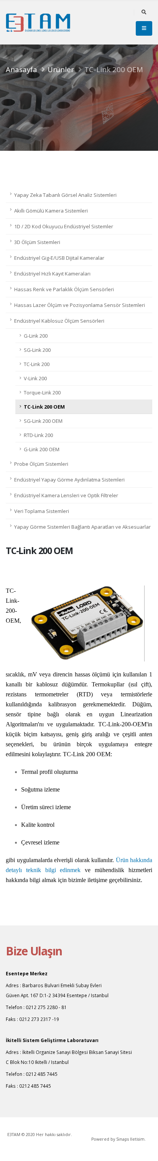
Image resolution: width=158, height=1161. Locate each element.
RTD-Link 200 (38, 435)
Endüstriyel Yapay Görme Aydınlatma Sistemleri (69, 479)
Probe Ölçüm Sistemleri (41, 463)
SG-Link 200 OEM (43, 420)
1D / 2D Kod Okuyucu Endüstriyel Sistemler (63, 226)
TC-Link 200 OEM (44, 406)
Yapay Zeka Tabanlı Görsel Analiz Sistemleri (65, 194)
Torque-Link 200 (42, 392)
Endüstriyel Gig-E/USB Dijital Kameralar (59, 257)
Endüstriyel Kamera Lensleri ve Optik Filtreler (66, 495)
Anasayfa (21, 69)
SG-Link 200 (37, 349)
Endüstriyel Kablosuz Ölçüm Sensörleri (59, 320)
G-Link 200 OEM (41, 449)
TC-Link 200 (36, 364)
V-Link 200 (35, 378)
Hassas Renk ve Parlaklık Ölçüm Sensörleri (64, 289)
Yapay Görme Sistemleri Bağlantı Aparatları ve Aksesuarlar (82, 526)
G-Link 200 (36, 335)
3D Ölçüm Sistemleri (37, 242)
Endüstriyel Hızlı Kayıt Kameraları (52, 273)
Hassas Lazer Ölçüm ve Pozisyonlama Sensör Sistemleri (79, 305)
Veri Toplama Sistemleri (41, 511)
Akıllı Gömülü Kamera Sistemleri (51, 210)
